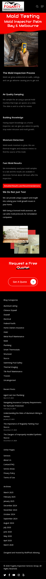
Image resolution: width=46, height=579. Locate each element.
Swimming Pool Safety (13, 362)
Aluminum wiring (10, 306)
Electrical (7, 319)
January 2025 (9, 501)
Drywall (7, 314)
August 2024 (9, 523)
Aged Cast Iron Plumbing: (14, 395)
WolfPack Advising (31, 552)
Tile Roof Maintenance (13, 371)
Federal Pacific (10, 323)
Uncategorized (10, 380)
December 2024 (10, 505)
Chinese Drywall (10, 310)
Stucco (6, 358)
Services (7, 455)
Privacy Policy (9, 473)
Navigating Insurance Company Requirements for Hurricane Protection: (22, 404)
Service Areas (9, 469)
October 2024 (9, 514)
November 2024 (10, 510)
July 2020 (7, 527)
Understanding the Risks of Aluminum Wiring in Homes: (23, 415)
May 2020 (8, 536)
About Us (7, 460)
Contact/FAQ (9, 464)
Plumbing (7, 345)
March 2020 (8, 545)
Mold (6, 341)
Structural (8, 354)
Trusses (7, 376)
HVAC (6, 332)
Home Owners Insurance (14, 328)
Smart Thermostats (12, 349)
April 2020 (8, 540)
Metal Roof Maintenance (14, 336)
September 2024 (10, 518)
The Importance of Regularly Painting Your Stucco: (21, 425)
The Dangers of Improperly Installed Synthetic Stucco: (23, 436)
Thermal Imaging (11, 367)
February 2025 (9, 497)
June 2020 (8, 532)
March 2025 (8, 492)
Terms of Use (9, 477)
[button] (42, 6)
